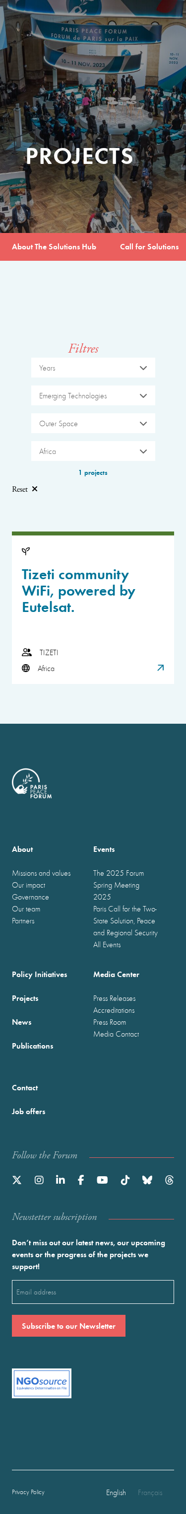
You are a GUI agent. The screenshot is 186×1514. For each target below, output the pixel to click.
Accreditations (113, 1010)
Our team (26, 908)
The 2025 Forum (118, 873)
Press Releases (114, 998)
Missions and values (41, 873)
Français (150, 1492)
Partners (23, 920)
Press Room (109, 1022)
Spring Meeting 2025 (116, 891)
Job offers (28, 1111)
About (22, 848)
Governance (30, 897)
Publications (32, 1045)
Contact (25, 1087)
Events (104, 848)
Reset (20, 489)
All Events (107, 944)
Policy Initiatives (39, 974)
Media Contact (116, 1034)
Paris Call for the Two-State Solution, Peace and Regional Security (125, 920)
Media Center (116, 974)
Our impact (28, 885)
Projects (25, 997)
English (116, 1492)
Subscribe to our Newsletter (69, 1325)
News (21, 1021)
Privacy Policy (28, 1492)
